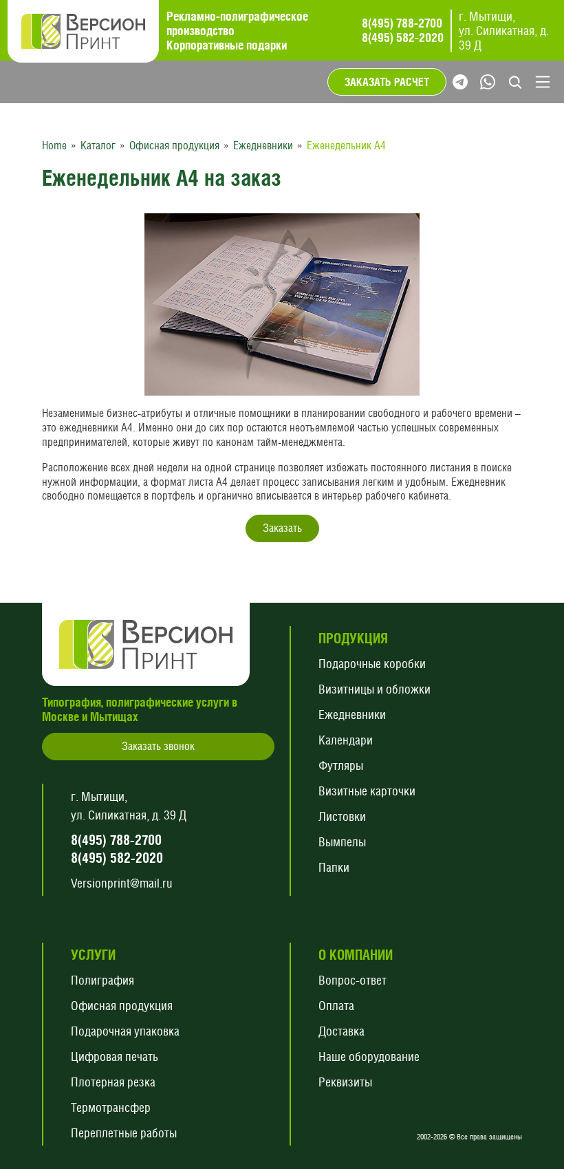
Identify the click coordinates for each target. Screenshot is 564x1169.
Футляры (340, 765)
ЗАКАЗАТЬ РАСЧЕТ (387, 82)
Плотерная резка (113, 1082)
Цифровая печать (114, 1056)
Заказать (282, 528)
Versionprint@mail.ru (122, 883)
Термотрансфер (111, 1107)
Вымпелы (342, 842)
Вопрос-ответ (352, 980)
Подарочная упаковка (125, 1031)
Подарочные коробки (372, 663)
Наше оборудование (369, 1056)
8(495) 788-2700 (402, 23)
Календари (345, 740)
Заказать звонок (158, 746)
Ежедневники (352, 714)
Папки (333, 867)
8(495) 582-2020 (403, 38)
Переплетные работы (124, 1133)
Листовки (342, 816)
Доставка (341, 1031)
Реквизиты (345, 1082)
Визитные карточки (366, 791)
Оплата (336, 1005)
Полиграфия (102, 980)
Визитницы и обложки (374, 689)
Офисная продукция (122, 1005)
